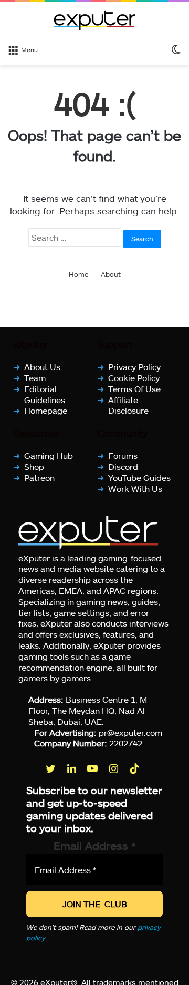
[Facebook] (30, 768)
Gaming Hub (48, 455)
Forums (123, 455)
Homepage (45, 410)
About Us (42, 367)
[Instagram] (114, 768)
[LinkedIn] (72, 768)
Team (35, 378)
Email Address (95, 845)
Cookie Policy (134, 378)
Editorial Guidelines (44, 394)
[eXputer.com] (94, 20)
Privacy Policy (134, 367)
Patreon (39, 478)
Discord (123, 466)
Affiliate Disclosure (128, 404)
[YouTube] (93, 768)
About (111, 274)
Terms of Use (134, 389)
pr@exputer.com (130, 732)
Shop (34, 466)
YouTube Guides (139, 478)
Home (78, 274)
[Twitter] (51, 768)
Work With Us (135, 489)
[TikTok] (135, 768)
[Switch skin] (176, 49)
